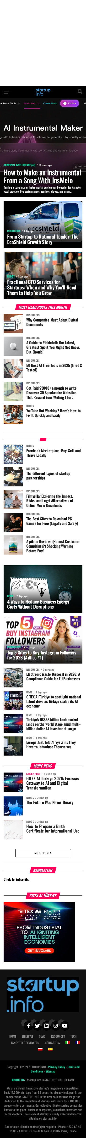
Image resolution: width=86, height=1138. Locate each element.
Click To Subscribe (16, 879)
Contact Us (52, 1042)
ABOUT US (19, 1080)
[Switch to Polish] (40, 1049)
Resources (58, 1036)
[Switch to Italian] (67, 1042)
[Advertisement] (43, 43)
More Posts (43, 853)
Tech (73, 1036)
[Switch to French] (77, 1042)
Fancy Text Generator (25, 1042)
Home (12, 1036)
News (42, 1036)
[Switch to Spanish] (50, 1049)
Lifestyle (27, 1036)
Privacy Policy (57, 1067)
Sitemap (50, 1071)
